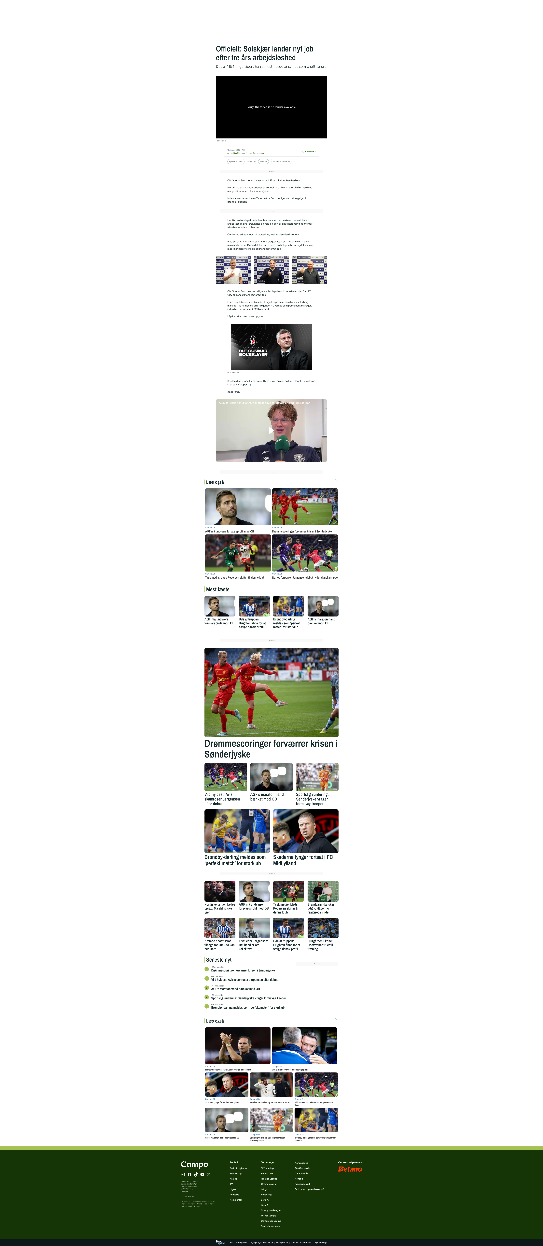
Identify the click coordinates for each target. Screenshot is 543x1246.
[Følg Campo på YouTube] (202, 1174)
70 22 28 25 (267, 1242)
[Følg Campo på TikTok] (196, 1174)
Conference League (271, 1221)
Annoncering (301, 1163)
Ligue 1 (264, 1205)
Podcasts (234, 1194)
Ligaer (233, 1189)
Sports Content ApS (189, 1184)
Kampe (233, 1178)
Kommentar (236, 1199)
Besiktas (263, 161)
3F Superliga (267, 1168)
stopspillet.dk (282, 1242)
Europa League (268, 1215)
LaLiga (264, 1189)
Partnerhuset (196, 1204)
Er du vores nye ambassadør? (309, 1189)
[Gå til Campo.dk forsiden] (194, 1167)
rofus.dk (308, 1242)
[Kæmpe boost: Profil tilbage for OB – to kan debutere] (219, 928)
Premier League (269, 1178)
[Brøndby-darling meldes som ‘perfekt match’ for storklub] (288, 606)
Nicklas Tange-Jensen (256, 153)
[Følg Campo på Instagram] (183, 1174)
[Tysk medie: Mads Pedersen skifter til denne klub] (288, 891)
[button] (271, 430)
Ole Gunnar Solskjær (281, 161)
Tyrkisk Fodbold (236, 161)
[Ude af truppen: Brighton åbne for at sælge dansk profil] (254, 606)
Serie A (265, 1199)
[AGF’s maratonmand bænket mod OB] (323, 606)
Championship (268, 1184)
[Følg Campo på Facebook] (189, 1174)
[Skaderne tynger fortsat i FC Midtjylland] (306, 831)
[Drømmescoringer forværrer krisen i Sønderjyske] (271, 692)
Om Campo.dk (302, 1168)
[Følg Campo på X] (208, 1174)
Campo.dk (185, 1181)
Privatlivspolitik (302, 1184)
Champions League (271, 1210)
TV (231, 1184)
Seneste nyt (236, 1173)
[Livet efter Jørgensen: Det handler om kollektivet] (254, 928)
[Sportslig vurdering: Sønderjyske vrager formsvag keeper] (317, 777)
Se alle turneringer (270, 1226)
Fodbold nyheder (238, 1168)
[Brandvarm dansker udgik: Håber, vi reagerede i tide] (323, 891)
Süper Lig (251, 161)
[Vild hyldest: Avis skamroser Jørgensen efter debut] (225, 777)
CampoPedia (301, 1173)
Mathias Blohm (236, 153)
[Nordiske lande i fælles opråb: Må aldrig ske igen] (219, 891)
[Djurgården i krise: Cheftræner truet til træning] (323, 928)
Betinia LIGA (267, 1173)
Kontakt (299, 1178)
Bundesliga (266, 1194)
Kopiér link (310, 151)
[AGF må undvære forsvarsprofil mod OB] (219, 606)
